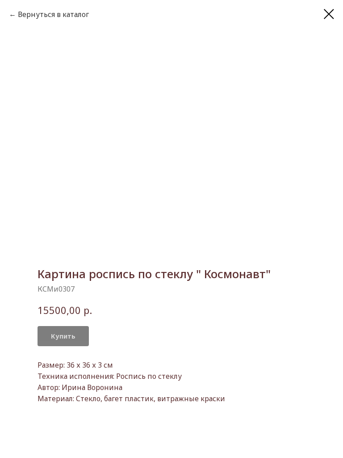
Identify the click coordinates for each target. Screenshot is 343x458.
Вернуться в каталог (53, 14)
